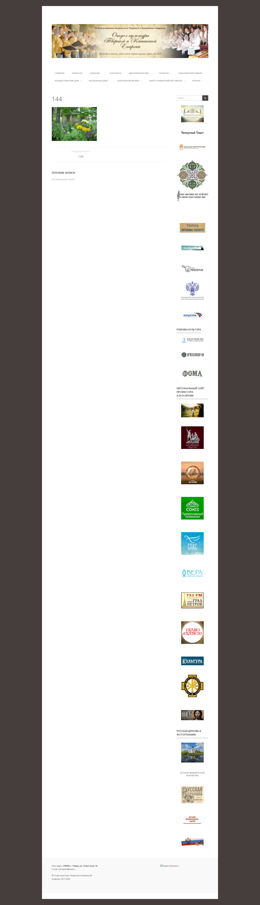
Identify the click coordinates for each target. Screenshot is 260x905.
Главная (59, 73)
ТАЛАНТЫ (164, 73)
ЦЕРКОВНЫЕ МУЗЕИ (139, 73)
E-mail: (63, 869)
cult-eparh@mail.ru (66, 869)
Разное (196, 80)
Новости (77, 73)
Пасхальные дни (98, 80)
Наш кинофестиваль (191, 73)
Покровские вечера (128, 80)
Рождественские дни (67, 80)
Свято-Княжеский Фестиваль (165, 80)
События (95, 73)
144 (80, 156)
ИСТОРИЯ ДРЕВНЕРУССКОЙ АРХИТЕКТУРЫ (192, 774)
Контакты (115, 73)
